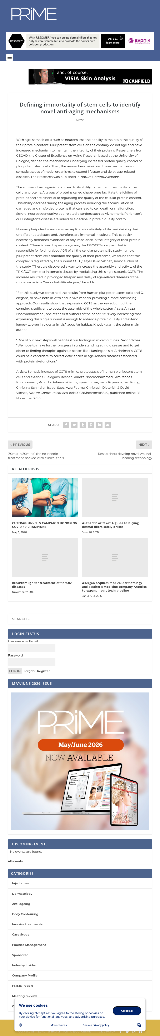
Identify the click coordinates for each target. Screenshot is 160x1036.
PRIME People (22, 986)
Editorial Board (49, 1031)
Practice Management (29, 945)
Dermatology (22, 894)
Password (15, 655)
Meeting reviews (24, 996)
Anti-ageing (21, 904)
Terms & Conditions (77, 1031)
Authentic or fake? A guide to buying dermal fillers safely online (110, 525)
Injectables (20, 883)
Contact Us (26, 1031)
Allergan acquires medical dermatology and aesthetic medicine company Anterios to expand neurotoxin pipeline (114, 586)
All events (15, 861)
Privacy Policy (104, 1031)
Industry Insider (24, 965)
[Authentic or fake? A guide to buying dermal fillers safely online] (115, 497)
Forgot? (29, 671)
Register (43, 671)
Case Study (20, 934)
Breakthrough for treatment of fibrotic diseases (42, 585)
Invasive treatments (27, 924)
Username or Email (23, 641)
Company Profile (25, 975)
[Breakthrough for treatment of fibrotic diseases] (45, 557)
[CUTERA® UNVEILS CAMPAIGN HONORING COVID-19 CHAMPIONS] (45, 497)
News (80, 120)
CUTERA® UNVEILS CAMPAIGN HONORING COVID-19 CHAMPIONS (44, 525)
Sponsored (20, 955)
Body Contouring (25, 914)
